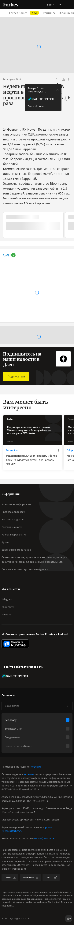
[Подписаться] (67, 705)
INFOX (49, 877)
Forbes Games (23, 13)
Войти (50, 4)
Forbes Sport (12, 450)
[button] (69, 5)
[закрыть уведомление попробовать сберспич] (57, 90)
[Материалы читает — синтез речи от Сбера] (57, 79)
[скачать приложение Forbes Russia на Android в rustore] (15, 643)
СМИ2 (8, 877)
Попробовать (36, 106)
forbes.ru (36, 766)
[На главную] (10, 4)
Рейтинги (49, 13)
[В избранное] (69, 79)
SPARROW (28, 877)
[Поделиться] (63, 79)
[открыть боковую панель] (60, 5)
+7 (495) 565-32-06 (44, 838)
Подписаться (16, 376)
